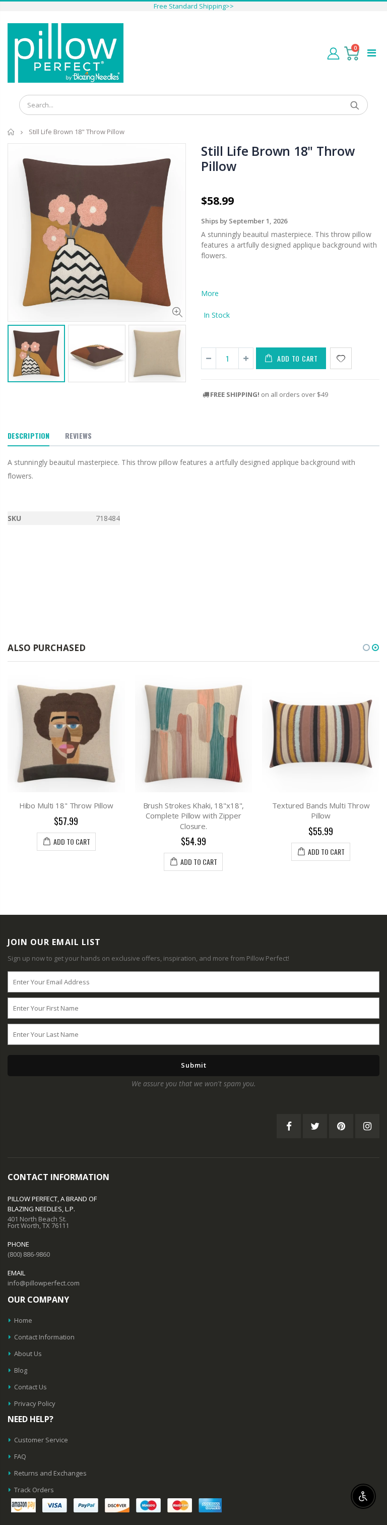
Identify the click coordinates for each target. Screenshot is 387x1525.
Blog (20, 1370)
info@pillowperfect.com (44, 1282)
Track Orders (34, 1489)
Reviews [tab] (78, 435)
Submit (194, 1065)
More (210, 293)
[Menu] (371, 53)
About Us (28, 1353)
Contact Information (44, 1336)
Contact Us (30, 1386)
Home (11, 132)
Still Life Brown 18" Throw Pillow (278, 158)
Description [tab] (28, 435)
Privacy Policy (34, 1403)
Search (355, 104)
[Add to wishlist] (341, 358)
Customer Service (41, 1439)
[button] (366, 647)
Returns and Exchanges (50, 1473)
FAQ (20, 1456)
